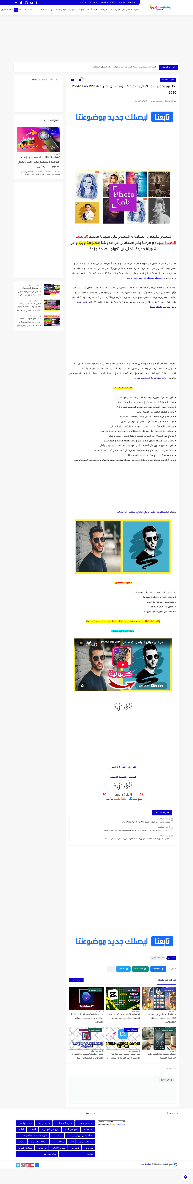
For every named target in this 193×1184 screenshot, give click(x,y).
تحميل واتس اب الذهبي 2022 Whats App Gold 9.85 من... (145, 822)
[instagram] (26, 3)
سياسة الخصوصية (127, 3)
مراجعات (102, 10)
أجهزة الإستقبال (65, 1123)
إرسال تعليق (166, 1080)
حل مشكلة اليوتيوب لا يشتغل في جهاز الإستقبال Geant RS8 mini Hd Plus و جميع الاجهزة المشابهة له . (29, 292)
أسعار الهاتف (26, 1123)
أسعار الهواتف (85, 10)
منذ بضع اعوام (163, 819)
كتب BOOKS (59, 1147)
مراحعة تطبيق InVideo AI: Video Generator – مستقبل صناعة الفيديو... (87, 1018)
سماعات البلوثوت (38, 1141)
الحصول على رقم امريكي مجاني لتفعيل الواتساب (143, 512)
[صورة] (52, 289)
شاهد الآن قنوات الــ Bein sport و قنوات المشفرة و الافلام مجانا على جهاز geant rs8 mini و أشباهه (29, 323)
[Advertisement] (96, 39)
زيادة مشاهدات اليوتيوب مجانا (151, 378)
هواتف (90, 1154)
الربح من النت (71, 1129)
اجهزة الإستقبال (58, 10)
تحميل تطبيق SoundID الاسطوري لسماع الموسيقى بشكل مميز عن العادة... (136, 839)
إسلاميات (28, 10)
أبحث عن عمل (86, 1123)
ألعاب (21, 1129)
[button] (158, 969)
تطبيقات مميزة (168, 80)
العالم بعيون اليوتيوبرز (82, 1135)
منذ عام (171, 1011)
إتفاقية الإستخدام (108, 3)
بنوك (60, 1135)
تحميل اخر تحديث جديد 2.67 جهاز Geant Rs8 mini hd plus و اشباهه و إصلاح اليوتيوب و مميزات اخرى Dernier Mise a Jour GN (29, 308)
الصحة (18, 10)
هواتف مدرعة (50, 1154)
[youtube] (31, 3)
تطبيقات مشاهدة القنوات (35, 1135)
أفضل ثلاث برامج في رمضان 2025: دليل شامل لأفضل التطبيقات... (162, 1018)
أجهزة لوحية (45, 1123)
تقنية (136, 10)
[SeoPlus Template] (175, 1164)
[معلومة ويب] (160, 7)
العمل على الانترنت (123, 10)
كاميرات (75, 1147)
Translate (120, 1125)
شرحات (89, 1147)
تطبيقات (44, 10)
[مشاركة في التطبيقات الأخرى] (111, 969)
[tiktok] (21, 3)
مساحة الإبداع (25, 1147)
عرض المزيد (76, 980)
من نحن (83, 3)
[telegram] (16, 3)
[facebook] (36, 3)
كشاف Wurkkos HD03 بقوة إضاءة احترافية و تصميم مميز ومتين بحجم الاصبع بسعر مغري (39, 162)
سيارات (71, 10)
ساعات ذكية (58, 1141)
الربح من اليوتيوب (50, 1129)
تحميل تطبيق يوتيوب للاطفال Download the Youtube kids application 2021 (137, 831)
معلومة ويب (89, 243)
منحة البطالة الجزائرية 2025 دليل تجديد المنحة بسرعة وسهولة (126, 67)
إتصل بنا (93, 3)
